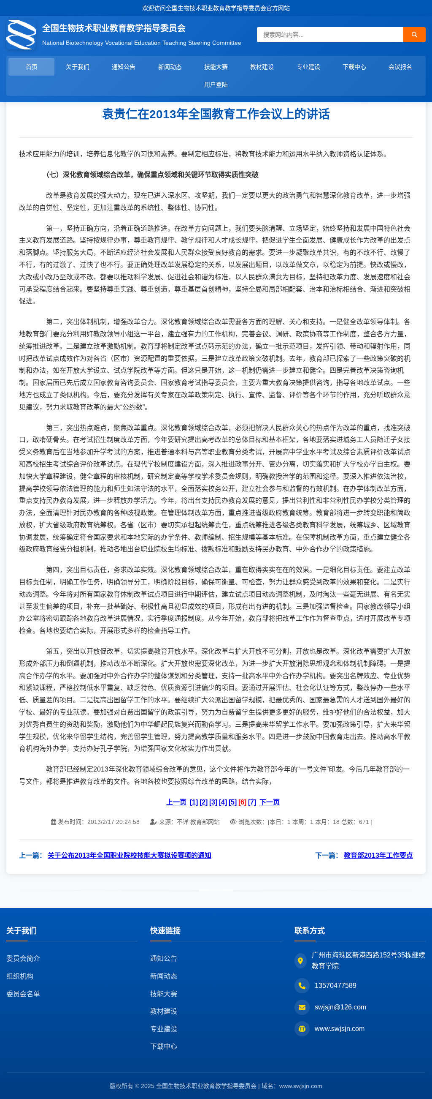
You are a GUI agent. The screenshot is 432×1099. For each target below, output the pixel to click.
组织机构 (19, 976)
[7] (252, 802)
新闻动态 (170, 66)
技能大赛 (216, 66)
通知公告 (123, 66)
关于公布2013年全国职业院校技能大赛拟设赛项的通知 (129, 855)
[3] (213, 802)
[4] (223, 802)
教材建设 (262, 66)
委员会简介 (23, 958)
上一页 (176, 802)
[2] (204, 802)
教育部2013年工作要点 (378, 855)
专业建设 (308, 66)
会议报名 (400, 66)
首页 (32, 66)
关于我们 (77, 66)
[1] (194, 802)
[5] (233, 802)
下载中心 (354, 66)
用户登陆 (216, 84)
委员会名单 (23, 994)
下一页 (269, 802)
